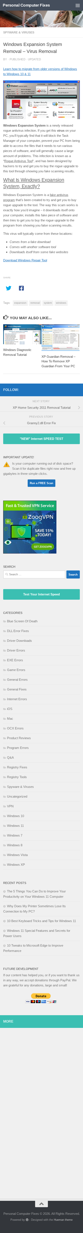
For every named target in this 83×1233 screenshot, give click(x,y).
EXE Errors (15, 660)
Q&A (10, 757)
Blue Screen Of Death (22, 621)
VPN (10, 806)
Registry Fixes (17, 767)
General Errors (17, 679)
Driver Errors (16, 650)
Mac (10, 718)
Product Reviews (19, 738)
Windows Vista (17, 855)
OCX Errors (15, 728)
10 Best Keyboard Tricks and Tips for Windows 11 (41, 921)
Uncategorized (17, 796)
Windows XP (16, 864)
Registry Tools (17, 777)
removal (35, 302)
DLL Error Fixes (18, 631)
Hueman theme (63, 1219)
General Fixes (17, 689)
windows (61, 302)
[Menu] (77, 5)
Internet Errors (17, 699)
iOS (9, 709)
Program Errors (18, 748)
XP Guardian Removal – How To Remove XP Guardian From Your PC (58, 361)
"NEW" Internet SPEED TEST (41, 438)
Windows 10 (15, 816)
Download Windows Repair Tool (25, 260)
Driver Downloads (19, 640)
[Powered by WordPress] (27, 1219)
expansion (20, 302)
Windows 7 (14, 835)
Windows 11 (15, 825)
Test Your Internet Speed (41, 594)
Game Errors (16, 670)
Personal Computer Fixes (26, 5)
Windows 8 (14, 845)
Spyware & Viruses (18, 32)
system (48, 302)
